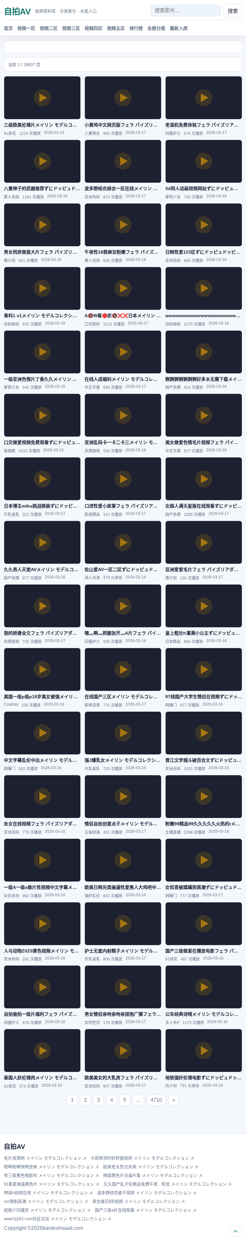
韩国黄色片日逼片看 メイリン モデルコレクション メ (153, 1175)
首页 (8, 28)
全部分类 (156, 28)
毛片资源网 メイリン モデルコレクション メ (45, 1158)
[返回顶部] (235, 1231)
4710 (156, 1100)
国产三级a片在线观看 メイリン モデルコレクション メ (146, 1210)
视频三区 (71, 28)
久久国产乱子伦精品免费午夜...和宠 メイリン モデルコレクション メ (167, 1184)
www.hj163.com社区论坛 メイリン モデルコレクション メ (57, 1218)
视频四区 (93, 28)
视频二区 (49, 28)
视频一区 (26, 28)
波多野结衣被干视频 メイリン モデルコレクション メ (147, 1192)
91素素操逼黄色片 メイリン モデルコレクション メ (52, 1184)
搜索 (233, 11)
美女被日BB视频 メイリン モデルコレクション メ (138, 1201)
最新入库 (179, 28)
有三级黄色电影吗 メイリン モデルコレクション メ (51, 1175)
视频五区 (116, 28)
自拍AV (17, 11)
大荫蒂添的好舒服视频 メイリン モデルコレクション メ (142, 1158)
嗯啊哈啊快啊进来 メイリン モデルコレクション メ (51, 1166)
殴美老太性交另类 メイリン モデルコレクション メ (151, 1166)
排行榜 (136, 28)
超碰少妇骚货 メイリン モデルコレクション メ (47, 1210)
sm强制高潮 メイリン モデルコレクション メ (46, 1201)
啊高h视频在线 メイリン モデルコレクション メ (48, 1192)
